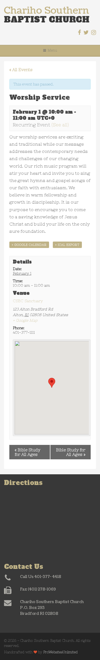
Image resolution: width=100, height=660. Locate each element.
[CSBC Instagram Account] (93, 32)
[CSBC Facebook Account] (79, 32)
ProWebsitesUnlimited (60, 652)
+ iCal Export (67, 244)
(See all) (60, 124)
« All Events (21, 69)
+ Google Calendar (29, 244)
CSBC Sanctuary (28, 301)
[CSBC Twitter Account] (86, 32)
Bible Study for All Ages (27, 452)
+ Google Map (25, 320)
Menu (52, 50)
